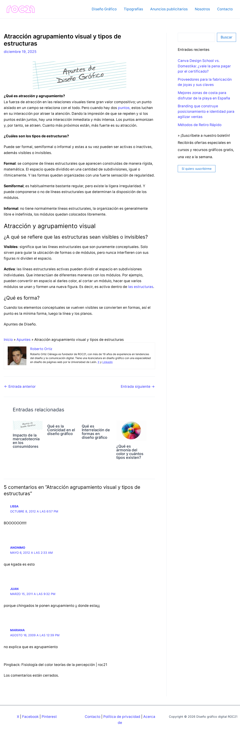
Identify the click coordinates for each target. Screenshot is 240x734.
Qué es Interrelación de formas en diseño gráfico (96, 432)
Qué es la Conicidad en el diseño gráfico (61, 430)
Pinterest (49, 716)
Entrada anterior (20, 386)
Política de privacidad (121, 716)
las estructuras (140, 287)
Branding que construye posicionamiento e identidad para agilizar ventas (206, 111)
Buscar (226, 37)
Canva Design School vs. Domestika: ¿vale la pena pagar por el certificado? (204, 66)
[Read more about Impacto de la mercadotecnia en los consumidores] (28, 425)
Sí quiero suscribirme (197, 169)
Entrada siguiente (138, 386)
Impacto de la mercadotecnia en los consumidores (26, 441)
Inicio (8, 339)
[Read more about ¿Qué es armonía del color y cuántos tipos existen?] (131, 430)
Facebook (30, 716)
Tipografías (133, 9)
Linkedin (107, 362)
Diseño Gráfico (104, 9)
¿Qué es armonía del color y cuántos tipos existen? (129, 452)
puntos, (124, 108)
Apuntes (23, 339)
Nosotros (202, 9)
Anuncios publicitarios (169, 9)
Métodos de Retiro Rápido (199, 125)
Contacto (225, 9)
